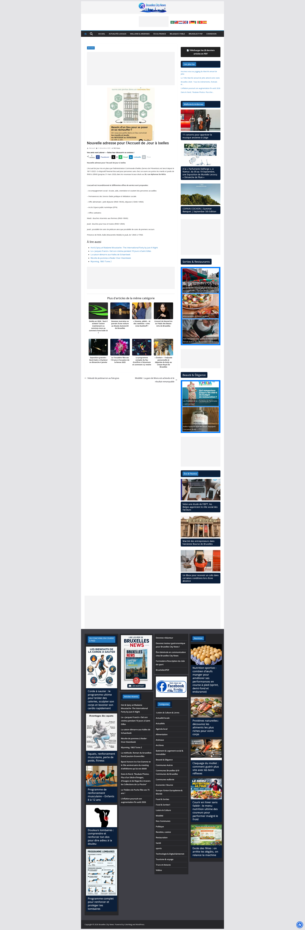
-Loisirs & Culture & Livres (167, 712)
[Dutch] (181, 22)
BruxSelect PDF (196, 34)
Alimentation (162, 734)
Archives (91, 48)
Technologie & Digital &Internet (170, 854)
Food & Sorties (162, 799)
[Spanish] (205, 22)
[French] (189, 22)
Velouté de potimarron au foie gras (103, 378)
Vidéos (159, 870)
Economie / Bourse (164, 785)
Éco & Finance (159, 34)
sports (159, 848)
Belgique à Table (177, 34)
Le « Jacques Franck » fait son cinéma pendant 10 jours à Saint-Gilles (121, 251)
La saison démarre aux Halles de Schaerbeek (110, 254)
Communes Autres (164, 765)
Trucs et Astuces (163, 865)
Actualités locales (117, 34)
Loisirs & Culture (163, 810)
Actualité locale (163, 718)
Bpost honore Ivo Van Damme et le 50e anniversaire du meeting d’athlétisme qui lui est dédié (136, 765)
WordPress (140, 924)
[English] (185, 22)
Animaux (160, 740)
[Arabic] (172, 22)
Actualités (160, 723)
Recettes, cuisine (163, 832)
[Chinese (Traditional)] (177, 22)
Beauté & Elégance (164, 759)
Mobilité (159, 815)
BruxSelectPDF (162, 670)
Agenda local (161, 729)
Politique (160, 826)
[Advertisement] (154, 21)
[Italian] (197, 22)
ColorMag (128, 924)
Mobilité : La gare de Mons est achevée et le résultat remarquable (154, 380)
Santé (158, 843)
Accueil (101, 34)
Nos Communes (163, 821)
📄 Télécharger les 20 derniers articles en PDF (201, 52)
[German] (193, 22)
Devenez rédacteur (164, 637)
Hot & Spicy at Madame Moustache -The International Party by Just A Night (124, 247)
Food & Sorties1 (163, 804)
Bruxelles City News (106, 924)
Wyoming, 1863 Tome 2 (101, 261)
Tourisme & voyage (164, 859)
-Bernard (92, 148)
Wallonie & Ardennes (140, 34)
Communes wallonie (165, 779)
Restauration (162, 837)
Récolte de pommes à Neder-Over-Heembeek (111, 258)
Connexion (211, 34)
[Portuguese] (201, 22)
